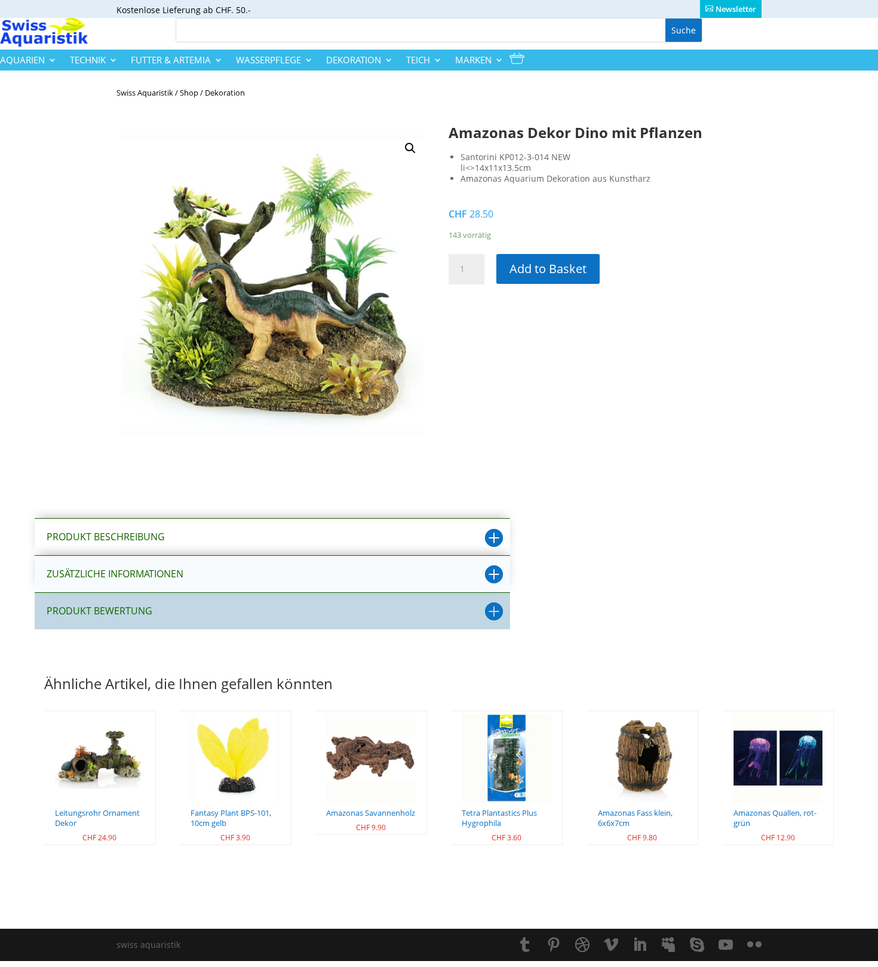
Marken (473, 60)
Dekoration (353, 60)
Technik (88, 60)
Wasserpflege (268, 60)
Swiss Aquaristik (144, 92)
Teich (418, 60)
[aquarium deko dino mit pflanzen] (272, 285)
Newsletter (736, 9)
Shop (189, 92)
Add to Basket (548, 269)
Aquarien (22, 60)
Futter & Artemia (171, 60)
